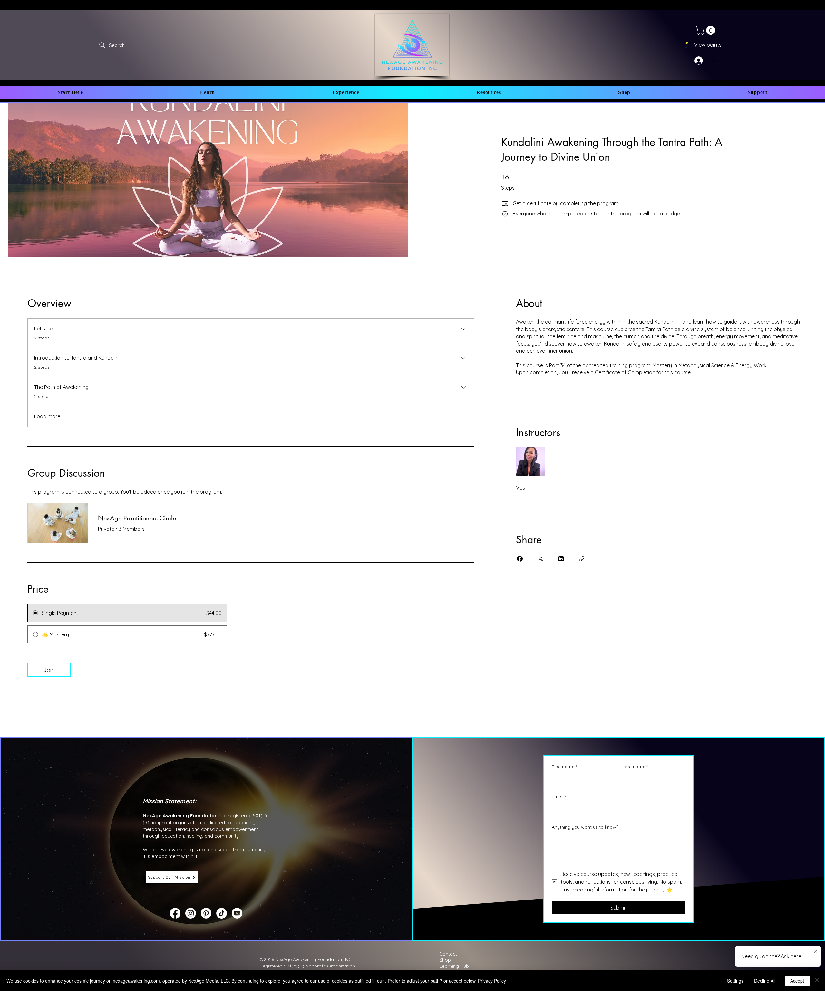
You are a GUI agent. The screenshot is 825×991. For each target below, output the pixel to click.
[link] (706, 30)
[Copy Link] (582, 559)
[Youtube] (237, 913)
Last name (635, 766)
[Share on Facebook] (520, 559)
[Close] (817, 981)
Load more (47, 416)
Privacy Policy (492, 980)
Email (559, 797)
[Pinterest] (206, 913)
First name (564, 766)
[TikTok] (221, 913)
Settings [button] (735, 980)
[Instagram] (190, 913)
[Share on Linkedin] (561, 559)
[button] (70, 92)
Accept (797, 980)
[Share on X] (540, 559)
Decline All (764, 980)
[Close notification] (815, 952)
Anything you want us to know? (585, 827)
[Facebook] (175, 913)
